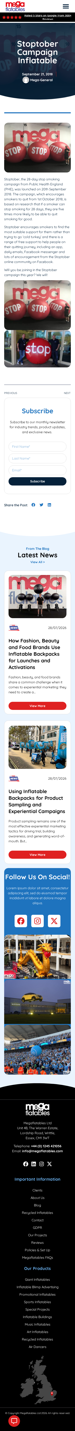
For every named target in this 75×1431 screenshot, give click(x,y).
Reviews (37, 1242)
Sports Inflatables (37, 1302)
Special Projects (37, 1309)
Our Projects (37, 1235)
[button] (66, 6)
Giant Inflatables (37, 1279)
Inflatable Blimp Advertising (38, 1287)
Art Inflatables (37, 1332)
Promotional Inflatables (37, 1294)
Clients (37, 1190)
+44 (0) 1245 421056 (46, 1146)
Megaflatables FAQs (37, 1257)
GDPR (37, 1228)
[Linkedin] (33, 1164)
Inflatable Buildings (37, 1317)
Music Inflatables (37, 1324)
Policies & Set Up (37, 1250)
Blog (37, 1205)
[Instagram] (41, 1164)
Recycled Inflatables (37, 1213)
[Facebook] (25, 1164)
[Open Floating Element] (14, 1421)
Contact (38, 1220)
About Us (38, 1198)
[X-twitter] (49, 1164)
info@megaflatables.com (42, 1151)
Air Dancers (37, 1347)
